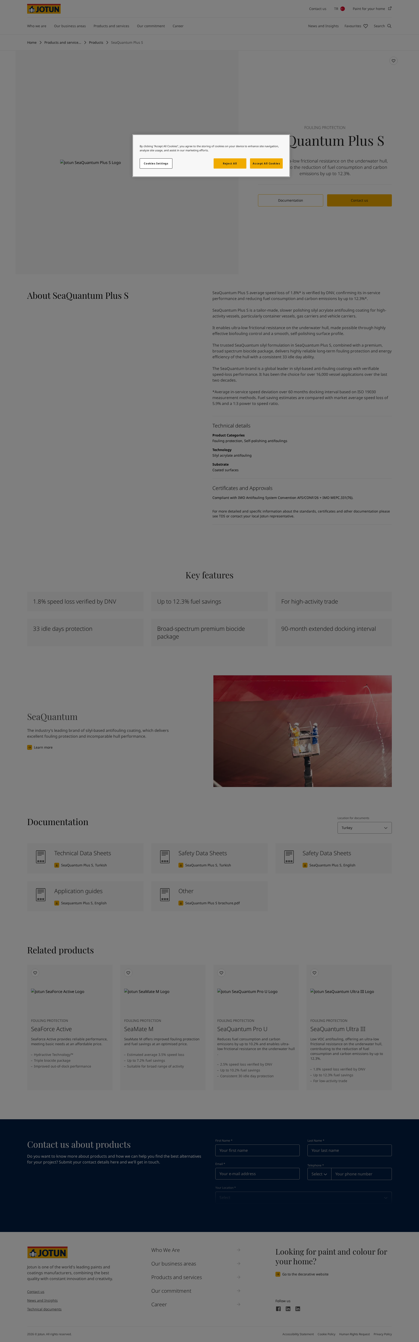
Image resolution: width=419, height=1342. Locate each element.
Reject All (230, 163)
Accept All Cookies (266, 163)
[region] (211, 155)
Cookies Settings (156, 163)
